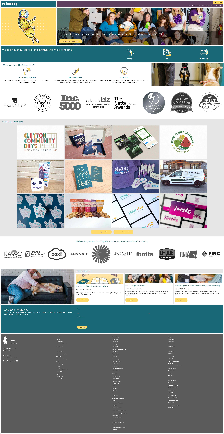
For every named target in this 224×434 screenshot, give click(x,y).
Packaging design (116, 376)
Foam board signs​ (172, 344)
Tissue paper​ (171, 392)
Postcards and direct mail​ (118, 422)
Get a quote (217, 2)
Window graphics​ (172, 356)
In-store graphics (116, 344)
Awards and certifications (62, 344)
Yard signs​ (170, 358)
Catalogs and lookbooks (118, 403)
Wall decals (170, 353)
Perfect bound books (117, 407)
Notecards (115, 393)
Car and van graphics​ (173, 397)
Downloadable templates (62, 368)
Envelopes (115, 386)
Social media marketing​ (118, 368)
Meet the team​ (60, 341)
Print (193, 5)
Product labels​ (171, 390)
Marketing (198, 5)
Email (81, 317)
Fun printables (60, 371)
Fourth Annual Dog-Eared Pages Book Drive (92, 286)
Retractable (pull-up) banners (119, 427)
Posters (170, 348)
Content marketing (117, 361)
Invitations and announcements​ (175, 366)
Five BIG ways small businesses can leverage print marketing (197, 286)
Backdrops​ (170, 363)
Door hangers (115, 415)
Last (149, 313)
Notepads (115, 405)
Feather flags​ (171, 341)
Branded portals (206, 5)
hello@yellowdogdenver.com (11, 358)
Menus (114, 420)
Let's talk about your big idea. (69, 41)
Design (189, 5)
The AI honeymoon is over (134, 286)
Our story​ (59, 339)
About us (213, 5)
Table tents (115, 429)
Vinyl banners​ (171, 351)
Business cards (116, 383)
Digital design (115, 339)
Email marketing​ (116, 366)
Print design (115, 341)
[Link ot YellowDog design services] (130, 52)
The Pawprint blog (83, 271)
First (78, 313)
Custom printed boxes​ (173, 387)
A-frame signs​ (171, 339)
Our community (60, 351)
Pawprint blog (60, 364)
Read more (81, 300)
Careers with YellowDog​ (62, 359)
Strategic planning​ (116, 363)
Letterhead (115, 388)
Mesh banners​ (171, 346)
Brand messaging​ (116, 359)
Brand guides (115, 353)
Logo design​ (115, 351)
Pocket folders (116, 395)
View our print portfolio (122, 232)
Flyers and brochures (117, 417)
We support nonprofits (62, 353)
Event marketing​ (116, 371)
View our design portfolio (100, 232)
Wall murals (170, 407)
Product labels (116, 378)
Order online (219, 5)
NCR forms (115, 390)
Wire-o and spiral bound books (119, 410)
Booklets (114, 400)
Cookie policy (60, 376)
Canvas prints (171, 402)
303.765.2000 (7, 355)
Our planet (59, 349)
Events (58, 366)
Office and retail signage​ (173, 405)
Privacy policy (60, 378)
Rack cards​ (115, 424)
